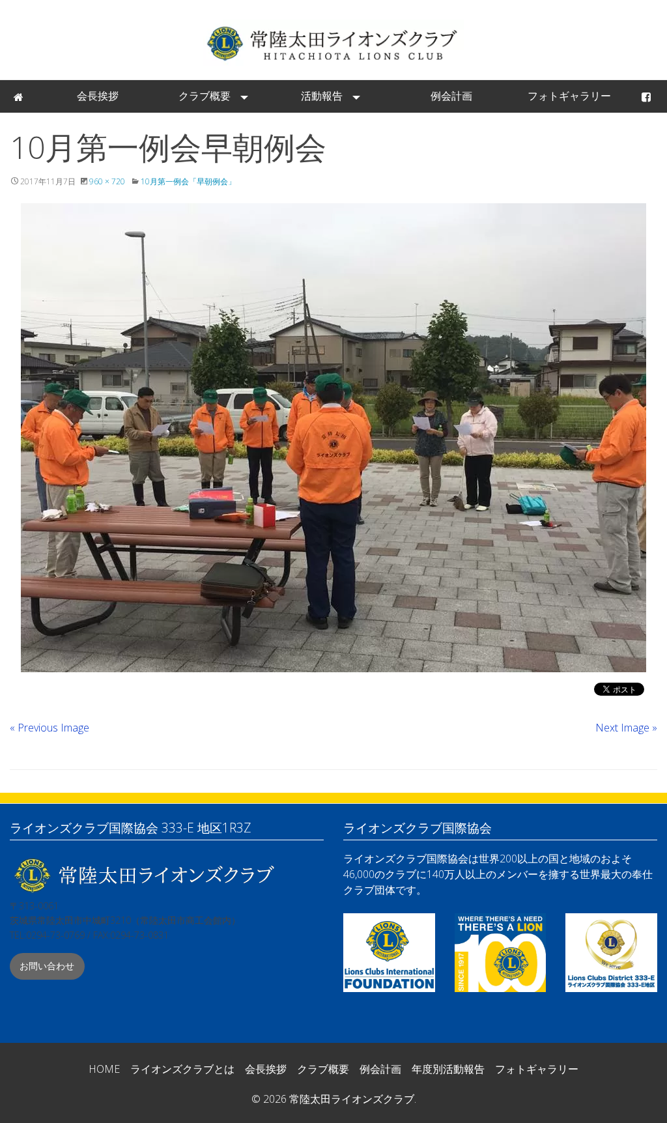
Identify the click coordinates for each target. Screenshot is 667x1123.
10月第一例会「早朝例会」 (188, 181)
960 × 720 (107, 181)
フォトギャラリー (569, 96)
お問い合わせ (47, 966)
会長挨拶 (98, 96)
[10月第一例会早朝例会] (333, 437)
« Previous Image (49, 727)
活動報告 (322, 96)
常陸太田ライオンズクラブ (333, 43)
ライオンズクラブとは (182, 1069)
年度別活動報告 (448, 1069)
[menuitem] (19, 96)
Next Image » (626, 727)
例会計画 (451, 96)
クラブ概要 (204, 96)
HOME (104, 1069)
